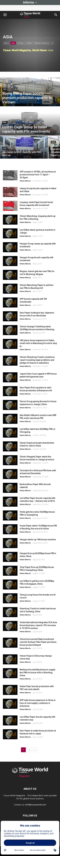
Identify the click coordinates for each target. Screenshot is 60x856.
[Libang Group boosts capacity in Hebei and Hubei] (10, 192)
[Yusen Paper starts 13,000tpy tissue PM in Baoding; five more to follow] (10, 529)
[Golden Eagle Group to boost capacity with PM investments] (30, 125)
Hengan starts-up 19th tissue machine (38, 539)
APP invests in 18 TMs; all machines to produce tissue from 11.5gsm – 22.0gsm (38, 175)
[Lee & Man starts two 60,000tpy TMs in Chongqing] (10, 433)
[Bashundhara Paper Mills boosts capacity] (10, 488)
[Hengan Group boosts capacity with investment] (10, 261)
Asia (13, 43)
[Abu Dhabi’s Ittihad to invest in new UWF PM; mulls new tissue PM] (10, 419)
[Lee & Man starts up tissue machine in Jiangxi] (10, 233)
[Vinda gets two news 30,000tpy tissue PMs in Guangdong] (10, 515)
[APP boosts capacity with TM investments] (10, 302)
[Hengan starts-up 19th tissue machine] (10, 543)
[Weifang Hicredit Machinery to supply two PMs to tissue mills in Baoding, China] (10, 673)
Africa (6, 43)
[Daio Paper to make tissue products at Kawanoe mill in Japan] (10, 734)
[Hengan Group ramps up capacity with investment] (10, 247)
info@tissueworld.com (35, 804)
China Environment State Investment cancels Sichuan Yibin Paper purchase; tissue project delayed (38, 642)
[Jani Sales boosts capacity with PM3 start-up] (24, 151)
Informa (30, 2)
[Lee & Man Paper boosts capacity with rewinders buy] (10, 720)
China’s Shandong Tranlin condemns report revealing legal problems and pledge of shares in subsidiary (37, 360)
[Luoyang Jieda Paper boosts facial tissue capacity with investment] (10, 206)
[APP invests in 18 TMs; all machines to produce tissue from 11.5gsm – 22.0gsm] (10, 175)
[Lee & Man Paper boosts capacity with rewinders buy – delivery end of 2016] (10, 502)
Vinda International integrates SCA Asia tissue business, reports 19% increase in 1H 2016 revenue (38, 625)
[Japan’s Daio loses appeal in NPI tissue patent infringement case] (10, 377)
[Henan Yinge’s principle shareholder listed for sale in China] (10, 446)
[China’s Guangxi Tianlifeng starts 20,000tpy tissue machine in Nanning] (10, 330)
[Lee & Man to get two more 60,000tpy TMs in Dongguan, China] (10, 584)
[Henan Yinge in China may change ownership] (10, 659)
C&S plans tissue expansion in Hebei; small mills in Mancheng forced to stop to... (38, 343)
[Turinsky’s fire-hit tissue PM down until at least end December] (10, 474)
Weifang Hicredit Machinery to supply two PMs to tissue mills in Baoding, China (37, 672)
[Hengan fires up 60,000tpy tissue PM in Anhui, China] (10, 557)
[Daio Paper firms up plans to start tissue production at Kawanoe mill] (10, 391)
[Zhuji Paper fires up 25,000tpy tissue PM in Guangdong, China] (10, 571)
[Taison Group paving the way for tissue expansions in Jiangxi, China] (10, 405)
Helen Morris (25, 181)
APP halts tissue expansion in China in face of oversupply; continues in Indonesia (37, 703)
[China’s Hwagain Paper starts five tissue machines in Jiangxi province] (10, 460)
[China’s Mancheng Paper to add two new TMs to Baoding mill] (10, 289)
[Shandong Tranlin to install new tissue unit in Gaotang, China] (10, 612)
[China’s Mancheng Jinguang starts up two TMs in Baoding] (10, 220)
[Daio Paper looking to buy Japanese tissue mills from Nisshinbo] (10, 316)
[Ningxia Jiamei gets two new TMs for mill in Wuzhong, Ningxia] (10, 275)
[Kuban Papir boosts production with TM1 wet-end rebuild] (10, 690)
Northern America (42, 43)
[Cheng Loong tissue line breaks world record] (10, 598)
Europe (20, 43)
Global (29, 43)
